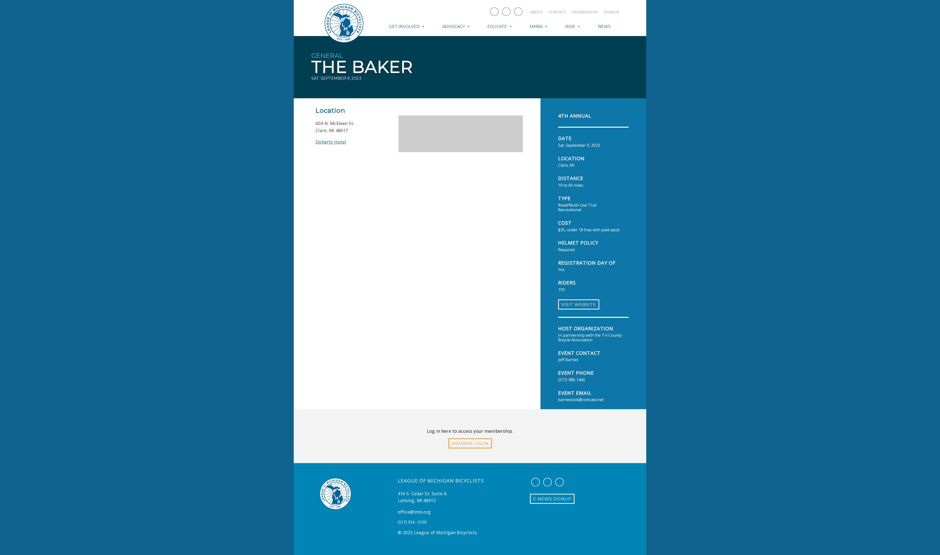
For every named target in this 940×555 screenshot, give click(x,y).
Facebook (494, 11)
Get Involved (404, 26)
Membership (585, 12)
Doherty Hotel (331, 142)
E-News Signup (552, 498)
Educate (497, 26)
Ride (570, 26)
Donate (611, 12)
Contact (557, 12)
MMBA (536, 26)
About (536, 12)
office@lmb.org (414, 512)
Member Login (470, 443)
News (604, 26)
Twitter (518, 11)
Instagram (506, 11)
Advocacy (453, 26)
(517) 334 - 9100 (412, 522)
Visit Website (578, 304)
